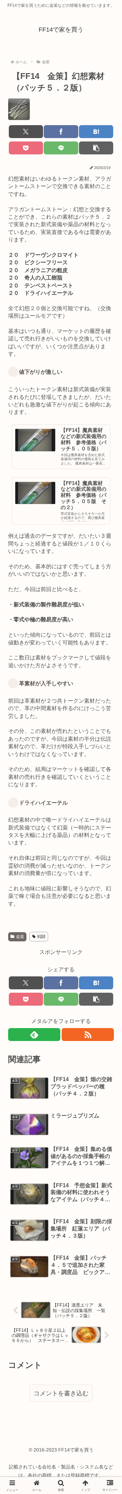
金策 (20, 936)
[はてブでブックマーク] (96, 131)
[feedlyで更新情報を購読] (34, 1034)
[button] (96, 147)
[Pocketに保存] (26, 147)
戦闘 (41, 936)
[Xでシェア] (26, 131)
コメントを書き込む (61, 1393)
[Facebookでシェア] (61, 131)
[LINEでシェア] (61, 147)
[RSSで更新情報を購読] (88, 1034)
